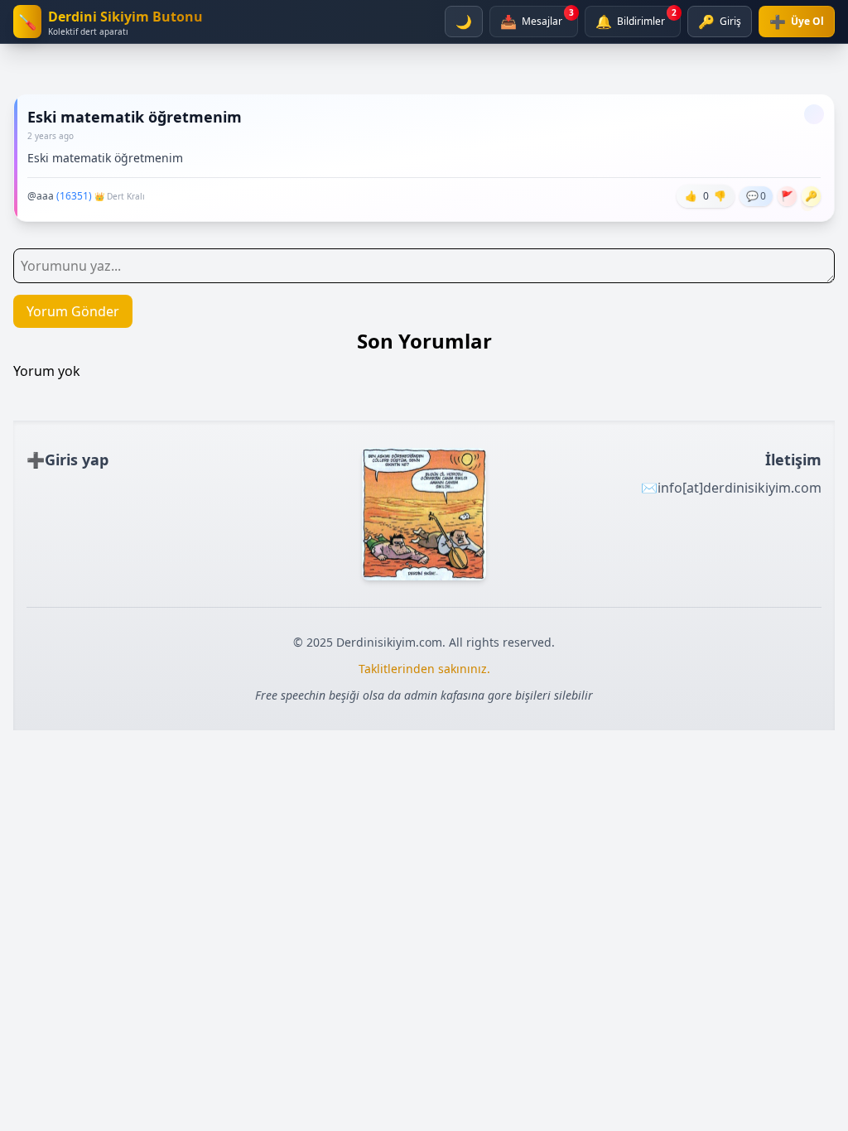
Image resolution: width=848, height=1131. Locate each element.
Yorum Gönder (72, 311)
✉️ (731, 488)
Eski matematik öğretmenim (134, 117)
